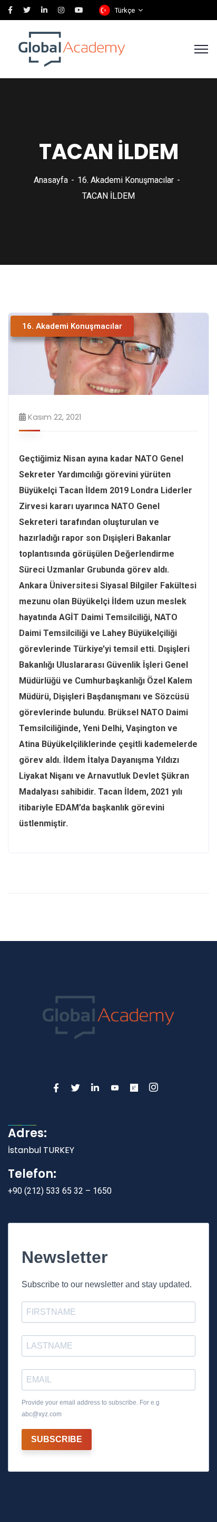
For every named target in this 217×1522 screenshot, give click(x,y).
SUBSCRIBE (56, 1439)
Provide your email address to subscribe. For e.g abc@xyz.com (91, 1408)
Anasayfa (51, 180)
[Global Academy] (72, 48)
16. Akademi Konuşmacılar (125, 180)
